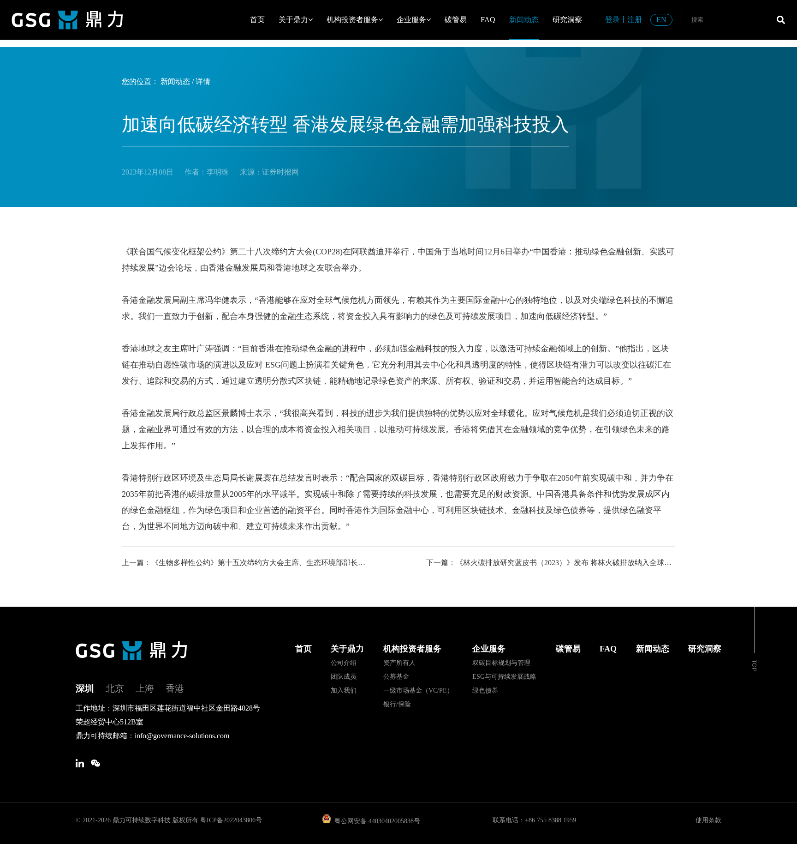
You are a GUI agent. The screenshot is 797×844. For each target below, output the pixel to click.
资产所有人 (399, 662)
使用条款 (708, 820)
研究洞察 (567, 20)
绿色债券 (485, 690)
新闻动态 (524, 20)
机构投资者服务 (352, 20)
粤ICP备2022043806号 (231, 820)
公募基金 (396, 676)
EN (661, 20)
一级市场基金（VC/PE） (418, 690)
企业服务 (411, 20)
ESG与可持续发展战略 (504, 676)
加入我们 (344, 690)
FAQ (488, 20)
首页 (257, 20)
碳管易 (456, 20)
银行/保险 (397, 704)
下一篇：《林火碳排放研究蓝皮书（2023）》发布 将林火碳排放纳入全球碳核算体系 (550, 563)
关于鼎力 (293, 20)
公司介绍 (344, 662)
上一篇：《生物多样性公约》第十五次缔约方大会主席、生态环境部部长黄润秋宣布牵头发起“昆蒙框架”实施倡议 (246, 563)
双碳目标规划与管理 (501, 662)
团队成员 (344, 676)
